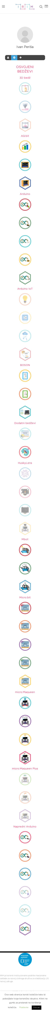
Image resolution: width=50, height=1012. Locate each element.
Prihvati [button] (36, 1007)
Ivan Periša (25, 47)
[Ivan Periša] (25, 34)
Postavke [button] (23, 1007)
